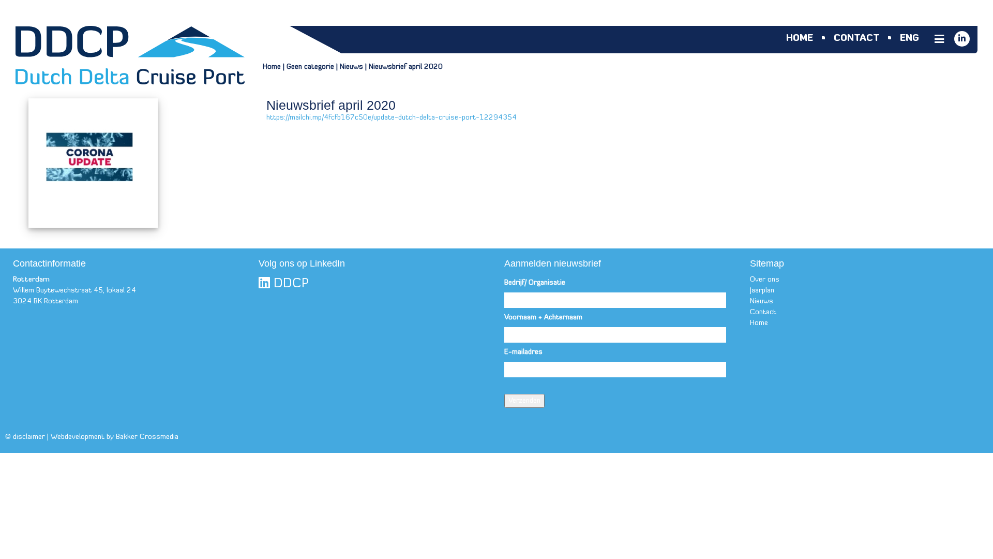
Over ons (764, 280)
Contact (856, 38)
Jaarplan (762, 291)
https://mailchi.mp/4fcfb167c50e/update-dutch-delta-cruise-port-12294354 (391, 118)
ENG (909, 38)
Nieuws (351, 67)
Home (799, 38)
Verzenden (524, 401)
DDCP (289, 283)
